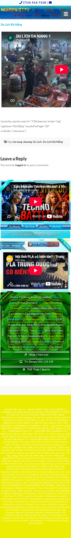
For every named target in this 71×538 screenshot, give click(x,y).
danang (27, 141)
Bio (51, 308)
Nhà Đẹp (29, 226)
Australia (47, 341)
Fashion (57, 302)
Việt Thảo (29, 330)
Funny (13, 302)
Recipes (25, 308)
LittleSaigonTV (33, 319)
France (59, 341)
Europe (56, 297)
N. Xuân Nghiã (54, 336)
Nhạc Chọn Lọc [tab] (38, 354)
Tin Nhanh (14, 226)
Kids (57, 308)
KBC (60, 319)
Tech (47, 302)
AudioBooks (36, 336)
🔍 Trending (65, 244)
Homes (31, 302)
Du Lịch (37, 141)
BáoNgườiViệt (36, 313)
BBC (49, 313)
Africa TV (16, 297)
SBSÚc (58, 313)
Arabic (35, 297)
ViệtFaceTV (15, 319)
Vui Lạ (40, 330)
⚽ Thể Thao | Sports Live (43, 244)
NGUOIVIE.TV (58, 425)
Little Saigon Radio (51, 324)
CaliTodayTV (17, 313)
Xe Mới (44, 226)
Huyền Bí (14, 347)
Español (45, 297)
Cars (40, 302)
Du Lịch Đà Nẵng (53, 141)
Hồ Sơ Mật (28, 347)
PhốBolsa (50, 319)
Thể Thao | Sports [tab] (38, 369)
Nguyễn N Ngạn (17, 336)
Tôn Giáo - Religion (10, 245)
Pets (45, 308)
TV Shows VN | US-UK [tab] (38, 361)
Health (36, 308)
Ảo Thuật (56, 347)
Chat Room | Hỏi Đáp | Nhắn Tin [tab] (38, 234)
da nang (17, 141)
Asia (26, 297)
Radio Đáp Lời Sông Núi (23, 324)
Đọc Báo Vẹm (54, 330)
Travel (15, 308)
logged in (20, 165)
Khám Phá (43, 347)
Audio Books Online (3, 323)
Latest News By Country (68, 332)
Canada (35, 341)
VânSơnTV (15, 330)
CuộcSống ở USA (18, 341)
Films (22, 302)
